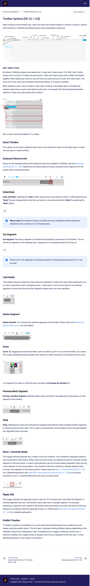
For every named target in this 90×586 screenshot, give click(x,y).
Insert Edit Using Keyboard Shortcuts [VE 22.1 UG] (48, 473)
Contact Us (24, 579)
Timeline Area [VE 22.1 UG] (32, 12)
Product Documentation (11, 12)
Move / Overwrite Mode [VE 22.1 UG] (70, 469)
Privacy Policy (14, 579)
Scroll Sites (46, 582)
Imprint (32, 579)
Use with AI (79, 12)
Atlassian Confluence (59, 582)
